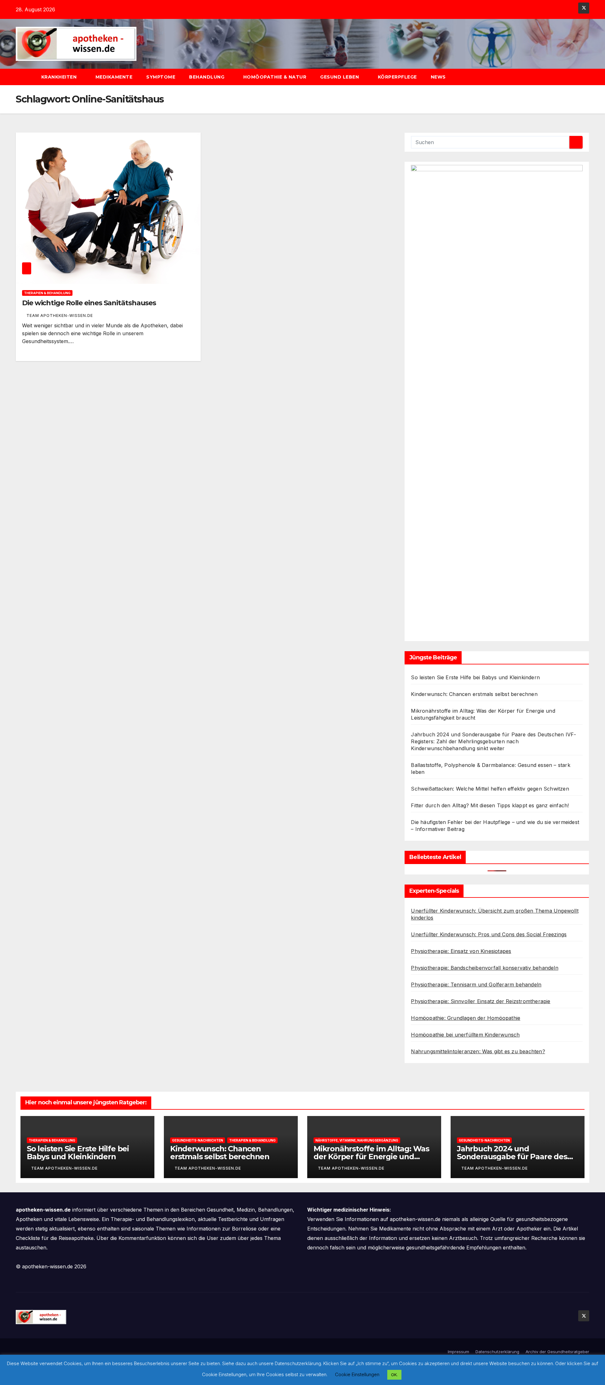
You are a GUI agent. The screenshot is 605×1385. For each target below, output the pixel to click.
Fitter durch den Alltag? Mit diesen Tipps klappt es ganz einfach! (490, 805)
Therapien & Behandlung (47, 293)
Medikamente (114, 77)
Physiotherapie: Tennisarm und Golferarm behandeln (476, 984)
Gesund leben (340, 77)
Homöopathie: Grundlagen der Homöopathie (465, 1018)
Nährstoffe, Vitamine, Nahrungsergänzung (356, 1140)
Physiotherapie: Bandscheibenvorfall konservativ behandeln (484, 968)
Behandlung (207, 77)
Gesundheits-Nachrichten (197, 1140)
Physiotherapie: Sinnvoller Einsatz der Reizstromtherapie (480, 1001)
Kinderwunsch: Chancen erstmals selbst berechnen (474, 694)
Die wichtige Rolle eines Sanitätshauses (89, 303)
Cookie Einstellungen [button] (357, 1374)
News (439, 77)
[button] (587, 77)
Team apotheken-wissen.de (59, 315)
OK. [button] (394, 1374)
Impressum (458, 1351)
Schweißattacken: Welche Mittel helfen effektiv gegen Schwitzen (490, 789)
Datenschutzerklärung (497, 1351)
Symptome (160, 77)
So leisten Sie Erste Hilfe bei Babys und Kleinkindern (475, 677)
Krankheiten (59, 77)
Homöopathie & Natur (275, 77)
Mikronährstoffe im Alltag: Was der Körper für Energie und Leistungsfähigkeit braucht (371, 1156)
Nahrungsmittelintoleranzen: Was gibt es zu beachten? (478, 1051)
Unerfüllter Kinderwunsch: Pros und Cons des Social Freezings (489, 934)
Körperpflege (397, 77)
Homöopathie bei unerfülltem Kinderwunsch (465, 1034)
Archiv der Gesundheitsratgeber (557, 1351)
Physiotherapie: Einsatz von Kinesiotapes (461, 951)
